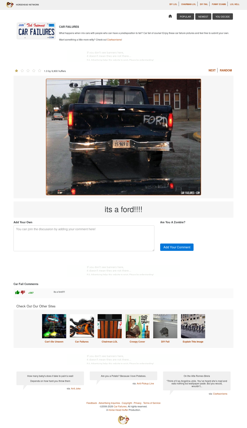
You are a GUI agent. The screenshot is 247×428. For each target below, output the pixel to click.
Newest (203, 16)
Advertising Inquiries (109, 402)
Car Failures (82, 341)
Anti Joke (76, 388)
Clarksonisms (114, 39)
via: (69, 388)
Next (212, 70)
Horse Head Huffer (118, 409)
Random (226, 70)
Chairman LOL (188, 4)
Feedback (91, 402)
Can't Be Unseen (54, 341)
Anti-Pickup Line (145, 383)
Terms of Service (152, 402)
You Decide (223, 16)
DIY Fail (204, 4)
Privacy (137, 402)
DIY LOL (173, 4)
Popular (185, 16)
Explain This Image (193, 341)
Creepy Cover (137, 341)
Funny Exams (219, 4)
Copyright (127, 402)
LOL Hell (234, 4)
